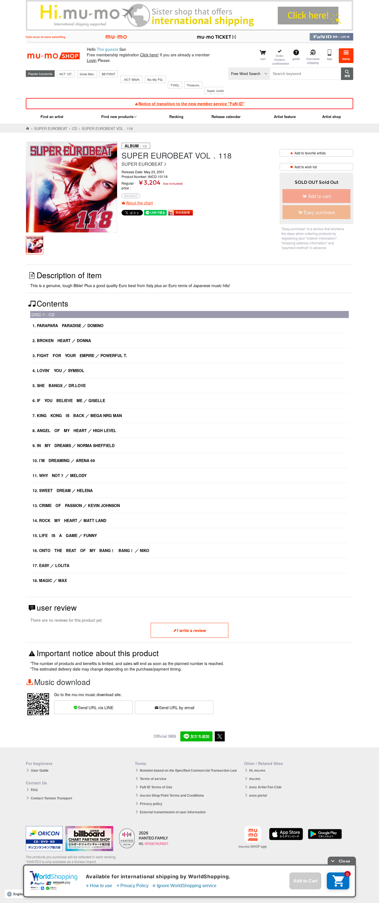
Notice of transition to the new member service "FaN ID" (191, 103)
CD (74, 128)
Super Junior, (216, 90)
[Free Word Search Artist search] (249, 73)
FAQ (34, 789)
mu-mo (254, 778)
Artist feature (285, 116)
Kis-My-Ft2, (155, 79)
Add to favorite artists (310, 152)
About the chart (139, 202)
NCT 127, (65, 74)
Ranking (176, 116)
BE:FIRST (108, 74)
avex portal (258, 795)
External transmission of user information (173, 811)
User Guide (40, 770)
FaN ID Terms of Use (156, 786)
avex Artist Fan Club (265, 786)
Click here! (149, 54)
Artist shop (331, 116)
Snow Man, (87, 74)
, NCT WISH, (131, 79)
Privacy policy (151, 803)
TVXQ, (175, 85)
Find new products (117, 116)
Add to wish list (305, 166)
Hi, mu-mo (257, 770)
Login (92, 60)
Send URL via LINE (95, 707)
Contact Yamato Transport (51, 798)
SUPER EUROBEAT (50, 128)
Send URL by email (176, 707)
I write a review (191, 630)
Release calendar (226, 116)
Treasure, (193, 85)
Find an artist (52, 116)
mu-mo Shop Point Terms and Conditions (172, 795)
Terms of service (153, 778)
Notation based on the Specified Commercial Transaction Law (188, 770)
